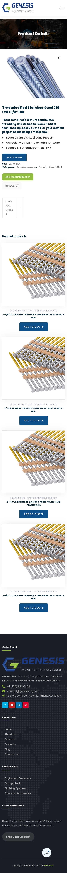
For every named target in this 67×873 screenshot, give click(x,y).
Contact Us (12, 754)
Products (43, 167)
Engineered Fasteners (18, 778)
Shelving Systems (15, 788)
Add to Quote (14, 157)
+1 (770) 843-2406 (18, 686)
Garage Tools (13, 783)
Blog (7, 749)
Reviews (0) (11, 185)
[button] (59, 58)
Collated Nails (17, 310)
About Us (10, 734)
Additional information (17, 176)
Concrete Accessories (26, 167)
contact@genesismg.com (23, 691)
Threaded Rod (55, 167)
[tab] (18, 176)
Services (10, 739)
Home (8, 729)
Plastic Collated (36, 310)
